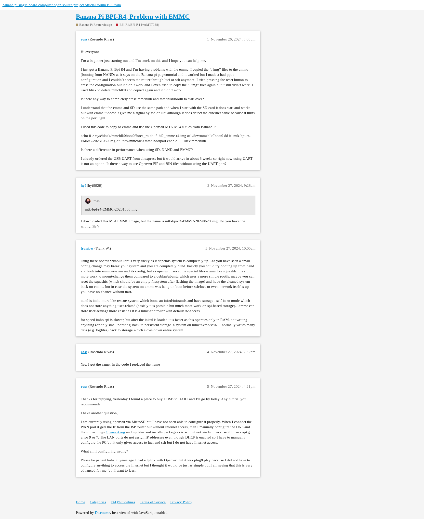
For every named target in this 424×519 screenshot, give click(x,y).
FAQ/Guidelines (123, 502)
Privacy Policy (181, 502)
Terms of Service (153, 502)
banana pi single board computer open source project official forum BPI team (61, 5)
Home (80, 502)
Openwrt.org (115, 432)
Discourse (102, 513)
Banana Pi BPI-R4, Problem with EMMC (133, 16)
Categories (98, 502)
